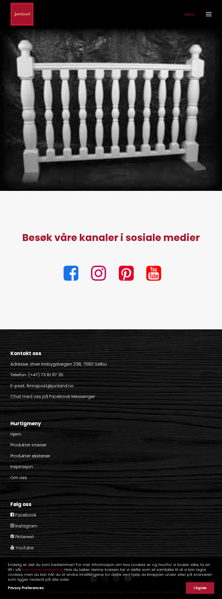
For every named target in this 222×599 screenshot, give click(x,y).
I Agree (200, 587)
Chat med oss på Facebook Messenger (52, 396)
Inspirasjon (21, 466)
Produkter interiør (28, 445)
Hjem (15, 434)
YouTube (24, 548)
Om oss (18, 477)
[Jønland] (22, 14)
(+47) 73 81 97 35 (45, 375)
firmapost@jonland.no (50, 386)
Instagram (25, 526)
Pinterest (24, 537)
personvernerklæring (43, 569)
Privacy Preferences (25, 587)
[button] (71, 279)
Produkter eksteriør (30, 456)
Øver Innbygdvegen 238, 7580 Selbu (68, 364)
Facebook (25, 515)
